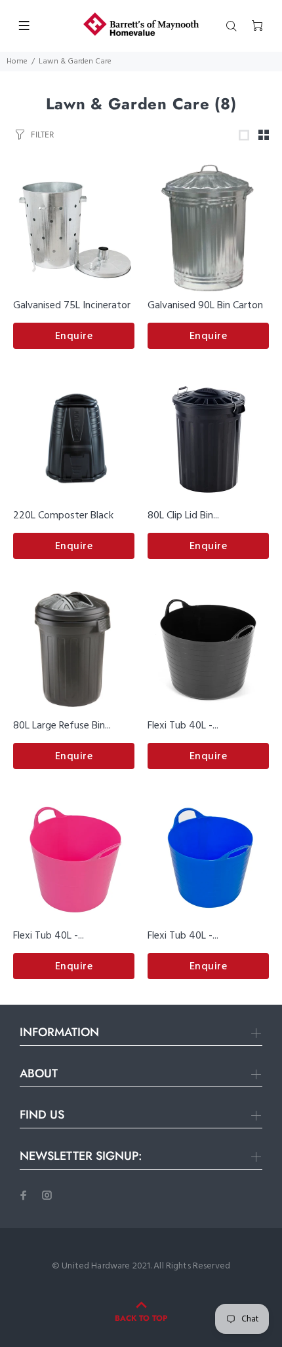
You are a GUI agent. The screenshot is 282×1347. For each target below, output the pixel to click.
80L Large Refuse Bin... (62, 725)
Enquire (74, 336)
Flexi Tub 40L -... (183, 725)
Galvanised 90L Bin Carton (205, 305)
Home (17, 61)
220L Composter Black (63, 515)
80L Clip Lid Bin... (183, 515)
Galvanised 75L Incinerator (72, 305)
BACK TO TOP (141, 1318)
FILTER (42, 134)
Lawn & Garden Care (75, 61)
